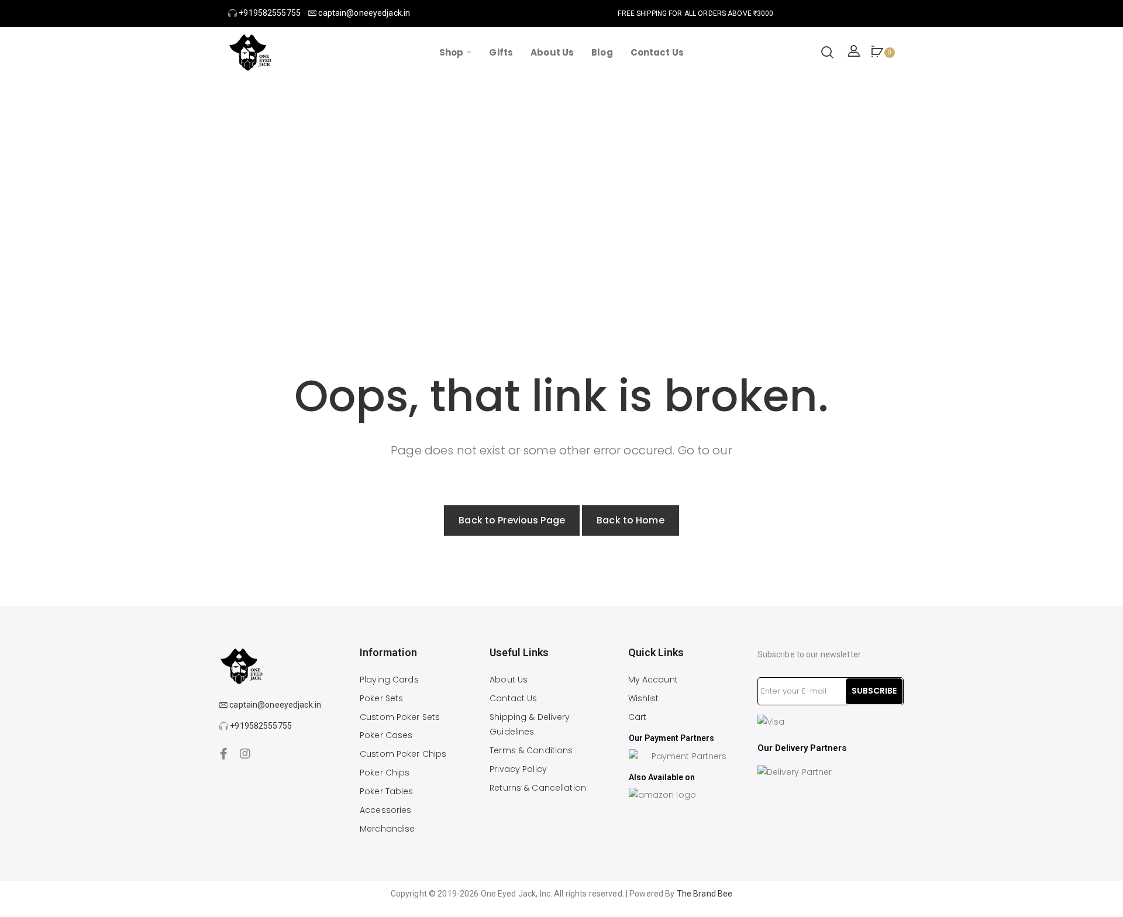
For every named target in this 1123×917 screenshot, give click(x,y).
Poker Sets (381, 698)
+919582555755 (269, 13)
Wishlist (643, 698)
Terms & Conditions (531, 750)
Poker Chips (384, 772)
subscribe (874, 691)
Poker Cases (386, 735)
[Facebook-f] (224, 754)
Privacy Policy (518, 769)
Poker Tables (387, 791)
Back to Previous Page (512, 520)
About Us (509, 679)
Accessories (385, 810)
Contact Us (513, 698)
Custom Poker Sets (400, 717)
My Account (653, 679)
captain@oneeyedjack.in (363, 13)
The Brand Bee (705, 893)
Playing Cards (389, 679)
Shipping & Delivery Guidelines (530, 724)
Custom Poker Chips (403, 754)
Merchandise (387, 829)
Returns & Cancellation (538, 788)
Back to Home (630, 520)
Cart (637, 717)
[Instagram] (245, 754)
